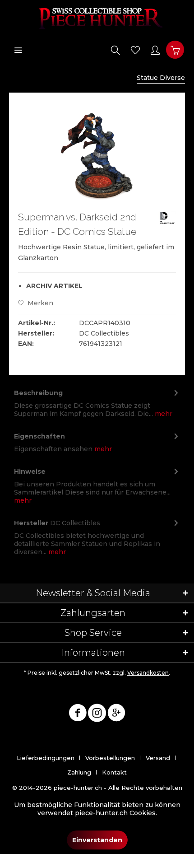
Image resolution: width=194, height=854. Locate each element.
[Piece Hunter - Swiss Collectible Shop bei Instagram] (97, 714)
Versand (158, 757)
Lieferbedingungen (45, 757)
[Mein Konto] (155, 50)
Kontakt (114, 772)
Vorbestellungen (110, 757)
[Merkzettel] (135, 50)
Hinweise (30, 471)
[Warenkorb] (175, 50)
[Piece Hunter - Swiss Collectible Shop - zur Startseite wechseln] (97, 18)
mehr (162, 414)
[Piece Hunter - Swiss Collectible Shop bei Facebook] (78, 714)
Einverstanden (97, 840)
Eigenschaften (39, 436)
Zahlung (79, 772)
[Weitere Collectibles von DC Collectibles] (167, 218)
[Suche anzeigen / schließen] (115, 50)
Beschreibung (38, 393)
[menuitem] (18, 50)
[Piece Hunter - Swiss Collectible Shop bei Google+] (116, 714)
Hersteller (31, 523)
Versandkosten (148, 672)
